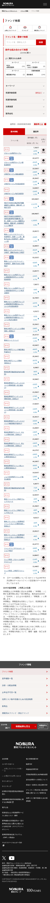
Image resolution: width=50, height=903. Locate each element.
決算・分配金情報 (9, 685)
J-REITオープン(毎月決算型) (14, 194)
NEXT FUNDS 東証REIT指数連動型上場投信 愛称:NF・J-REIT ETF (14, 205)
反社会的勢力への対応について (37, 780)
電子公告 (5, 807)
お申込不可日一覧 (9, 692)
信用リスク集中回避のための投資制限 (17, 699)
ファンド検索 (7, 672)
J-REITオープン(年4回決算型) (14, 184)
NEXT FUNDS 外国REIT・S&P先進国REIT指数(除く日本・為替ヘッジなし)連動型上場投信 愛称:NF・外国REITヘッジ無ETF (14, 220)
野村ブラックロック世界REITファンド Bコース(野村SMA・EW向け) (14, 537)
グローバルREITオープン (12, 153)
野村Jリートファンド (11, 340)
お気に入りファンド (10, 30)
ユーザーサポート (8, 764)
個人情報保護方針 (32, 759)
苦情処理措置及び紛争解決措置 (37, 774)
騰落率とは (38, 124)
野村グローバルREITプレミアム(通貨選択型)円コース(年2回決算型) (14, 277)
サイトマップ (6, 786)
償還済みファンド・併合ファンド (15, 713)
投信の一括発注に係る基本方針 (37, 785)
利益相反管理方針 (32, 769)
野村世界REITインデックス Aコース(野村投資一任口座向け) (14, 385)
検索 (41, 42)
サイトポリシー (7, 781)
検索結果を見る (23, 726)
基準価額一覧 (7, 678)
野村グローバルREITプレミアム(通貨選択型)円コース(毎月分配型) (14, 290)
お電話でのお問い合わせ (12, 776)
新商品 (4, 706)
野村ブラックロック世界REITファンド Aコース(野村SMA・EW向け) (14, 524)
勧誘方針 (29, 764)
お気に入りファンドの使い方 (13, 770)
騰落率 (36, 132)
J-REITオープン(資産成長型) (14, 174)
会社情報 (5, 759)
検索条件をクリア (43, 726)
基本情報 (14, 132)
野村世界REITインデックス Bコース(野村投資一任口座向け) (14, 410)
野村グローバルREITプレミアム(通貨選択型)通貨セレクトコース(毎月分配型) (14, 317)
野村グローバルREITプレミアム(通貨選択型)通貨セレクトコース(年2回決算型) (14, 304)
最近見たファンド (39, 30)
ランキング (25, 30)
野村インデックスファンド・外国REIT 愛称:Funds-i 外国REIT (14, 263)
